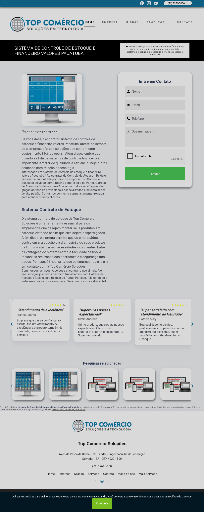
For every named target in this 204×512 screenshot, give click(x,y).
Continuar (102, 503)
